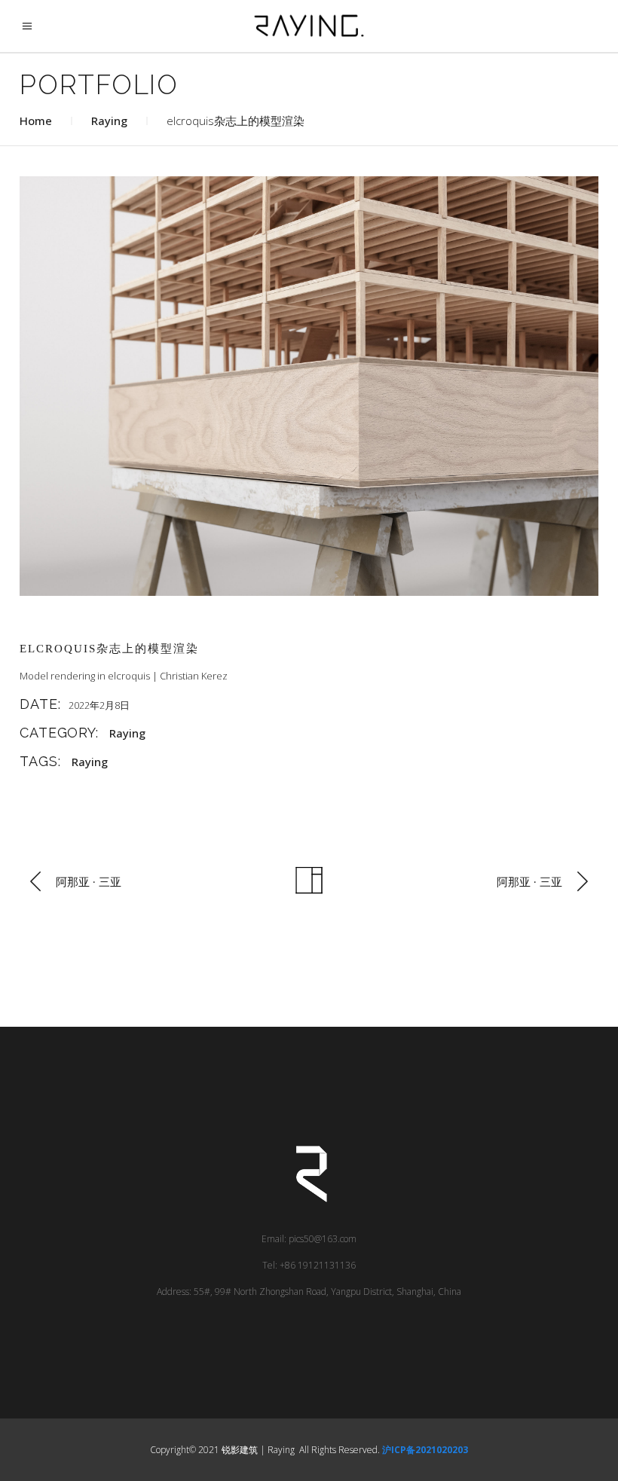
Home (36, 120)
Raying (109, 120)
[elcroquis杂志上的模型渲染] (309, 386)
